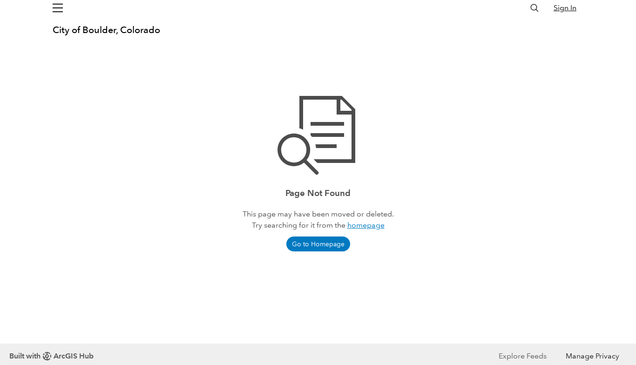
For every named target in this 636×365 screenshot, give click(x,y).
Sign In (565, 7)
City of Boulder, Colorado (106, 29)
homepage (366, 225)
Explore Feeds (523, 355)
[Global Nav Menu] (57, 8)
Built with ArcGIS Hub (51, 355)
